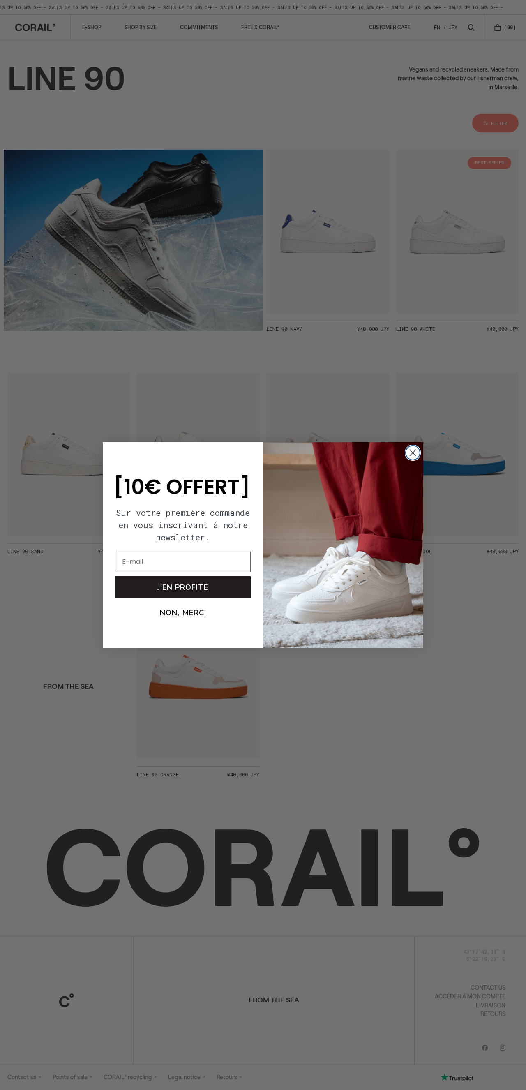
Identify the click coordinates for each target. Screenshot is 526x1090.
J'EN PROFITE (182, 587)
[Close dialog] (413, 453)
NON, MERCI (183, 613)
